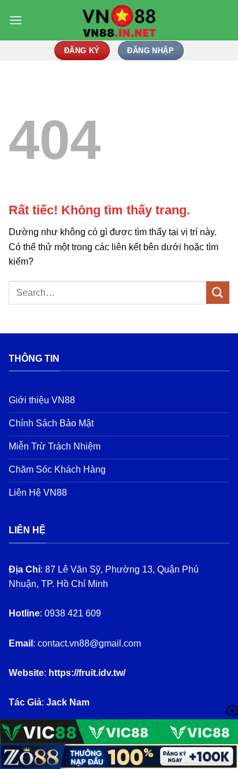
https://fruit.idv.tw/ (87, 673)
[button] (16, 20)
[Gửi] (217, 292)
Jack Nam (68, 702)
